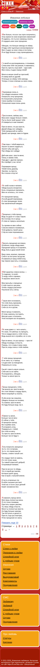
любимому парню (26, 22)
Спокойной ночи (11, 557)
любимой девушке (9, 22)
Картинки (7, 642)
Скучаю (6, 569)
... (6, 529)
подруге (5, 26)
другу (25, 26)
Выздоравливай (11, 577)
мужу (13, 26)
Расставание (9, 573)
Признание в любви (13, 552)
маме (32, 26)
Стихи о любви (10, 548)
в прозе (29, 30)
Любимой (7, 605)
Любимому (8, 601)
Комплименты (10, 581)
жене (19, 26)
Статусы (7, 638)
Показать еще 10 (10, 523)
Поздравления (10, 585)
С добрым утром (11, 561)
